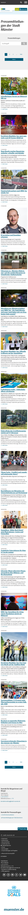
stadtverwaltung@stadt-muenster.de (11, 801)
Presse (3, 847)
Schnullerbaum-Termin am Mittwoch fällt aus (14, 97)
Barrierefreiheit (5, 842)
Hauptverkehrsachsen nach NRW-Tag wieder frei (14, 192)
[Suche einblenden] (21, 2)
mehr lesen (5, 109)
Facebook (12, 874)
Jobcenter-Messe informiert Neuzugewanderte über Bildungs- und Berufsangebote (13, 572)
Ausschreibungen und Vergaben (9, 850)
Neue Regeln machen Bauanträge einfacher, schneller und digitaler (12, 152)
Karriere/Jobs (5, 849)
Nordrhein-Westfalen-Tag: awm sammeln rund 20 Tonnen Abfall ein (14, 137)
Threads (16, 874)
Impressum (4, 838)
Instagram (8, 874)
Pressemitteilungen (14, 38)
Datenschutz (5, 840)
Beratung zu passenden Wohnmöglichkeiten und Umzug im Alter (13, 721)
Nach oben (23, 829)
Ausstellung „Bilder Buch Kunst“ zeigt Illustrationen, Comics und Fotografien (12, 532)
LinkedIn (4, 874)
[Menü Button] (25, 2)
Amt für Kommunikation (8, 814)
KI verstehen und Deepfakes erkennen (11, 236)
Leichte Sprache (6, 843)
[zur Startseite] (21, 9)
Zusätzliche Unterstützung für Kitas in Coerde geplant (13, 551)
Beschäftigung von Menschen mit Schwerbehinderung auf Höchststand (14, 492)
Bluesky (20, 874)
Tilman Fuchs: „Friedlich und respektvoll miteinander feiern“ (14, 473)
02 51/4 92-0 (5, 796)
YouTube (24, 874)
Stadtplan (4, 856)
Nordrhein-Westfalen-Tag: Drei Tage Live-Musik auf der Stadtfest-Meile (13, 664)
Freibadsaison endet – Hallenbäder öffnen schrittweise (13, 390)
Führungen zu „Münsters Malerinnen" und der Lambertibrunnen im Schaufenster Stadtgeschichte (13, 272)
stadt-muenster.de (9, 835)
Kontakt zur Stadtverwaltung (9, 869)
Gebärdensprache (6, 845)
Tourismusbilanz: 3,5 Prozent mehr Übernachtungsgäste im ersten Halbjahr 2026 (14, 702)
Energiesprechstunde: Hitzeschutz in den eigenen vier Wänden (14, 742)
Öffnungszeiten (5, 871)
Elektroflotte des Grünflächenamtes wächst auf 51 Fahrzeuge (13, 432)
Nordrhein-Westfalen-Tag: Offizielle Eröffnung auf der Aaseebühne (13, 352)
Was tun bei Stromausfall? (8, 853)
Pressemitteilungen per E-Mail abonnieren (12, 817)
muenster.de (3, 2)
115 (12, 798)
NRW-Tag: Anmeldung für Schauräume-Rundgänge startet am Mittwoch (12, 613)
